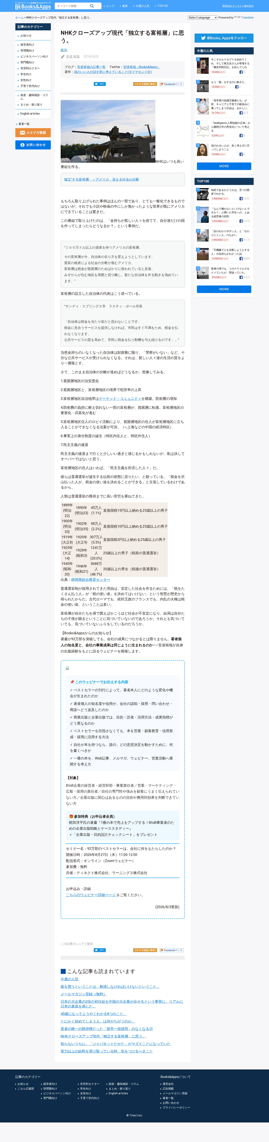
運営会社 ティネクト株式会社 (238, 6)
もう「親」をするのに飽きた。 (229, 82)
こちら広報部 (26, 1088)
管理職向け (27, 50)
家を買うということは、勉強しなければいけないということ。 (110, 986)
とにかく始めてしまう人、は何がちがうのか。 (98, 1021)
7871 (102, 84)
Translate (247, 17)
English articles (30, 113)
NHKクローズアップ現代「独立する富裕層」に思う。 (103, 1036)
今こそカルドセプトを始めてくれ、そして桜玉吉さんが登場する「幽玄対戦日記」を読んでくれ (230, 63)
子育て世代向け (30, 86)
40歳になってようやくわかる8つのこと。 (94, 1014)
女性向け (26, 80)
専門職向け (27, 62)
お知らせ (26, 35)
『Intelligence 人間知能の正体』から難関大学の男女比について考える (230, 126)
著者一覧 (24, 123)
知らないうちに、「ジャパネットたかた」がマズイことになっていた (116, 1044)
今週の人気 (142, 5)
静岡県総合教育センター (90, 580)
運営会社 (168, 1083)
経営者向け (27, 44)
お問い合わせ (171, 1102)
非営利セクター (30, 68)
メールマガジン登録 (175, 1093)
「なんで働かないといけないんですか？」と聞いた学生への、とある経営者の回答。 (230, 212)
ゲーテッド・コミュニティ (120, 399)
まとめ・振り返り (31, 104)
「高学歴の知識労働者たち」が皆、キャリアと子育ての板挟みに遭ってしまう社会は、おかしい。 (230, 104)
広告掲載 (168, 1088)
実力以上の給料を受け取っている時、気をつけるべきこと (107, 1051)
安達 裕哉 (73, 56)
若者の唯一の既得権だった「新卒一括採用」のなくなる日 (107, 1029)
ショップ (108, 5)
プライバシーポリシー (176, 1107)
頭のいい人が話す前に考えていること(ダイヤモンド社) (113, 72)
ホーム (19, 17)
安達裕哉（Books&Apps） (141, 67)
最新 (125, 5)
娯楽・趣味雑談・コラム (124, 1083)
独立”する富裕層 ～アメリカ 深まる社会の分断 (101, 179)
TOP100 (162, 5)
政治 (64, 50)
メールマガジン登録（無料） (84, 994)
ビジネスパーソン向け (34, 56)
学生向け (26, 74)
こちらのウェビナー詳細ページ (91, 895)
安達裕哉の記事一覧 (91, 67)
